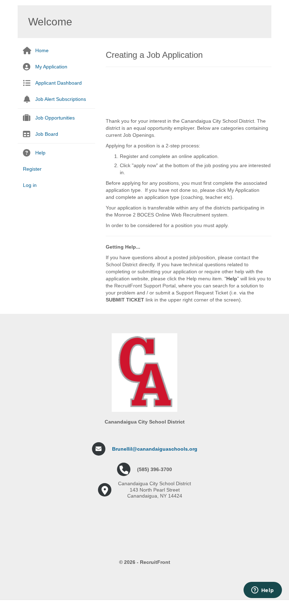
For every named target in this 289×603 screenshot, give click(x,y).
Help (40, 153)
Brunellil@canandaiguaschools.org (154, 449)
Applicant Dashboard (58, 83)
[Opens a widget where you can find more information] (262, 590)
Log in (30, 185)
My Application (51, 66)
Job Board (46, 134)
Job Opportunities (55, 118)
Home (42, 50)
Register (32, 169)
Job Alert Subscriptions (60, 99)
